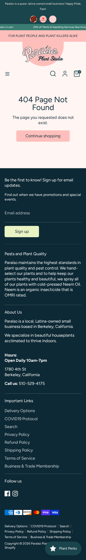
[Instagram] (15, 493)
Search (11, 426)
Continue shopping (43, 135)
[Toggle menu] (7, 73)
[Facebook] (7, 493)
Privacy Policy (17, 434)
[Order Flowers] (33, 19)
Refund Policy (17, 442)
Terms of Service (20, 458)
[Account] (64, 71)
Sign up (22, 231)
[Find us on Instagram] (52, 19)
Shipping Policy (19, 450)
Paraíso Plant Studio (45, 543)
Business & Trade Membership (32, 466)
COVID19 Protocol (21, 418)
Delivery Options (20, 410)
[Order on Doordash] (43, 19)
